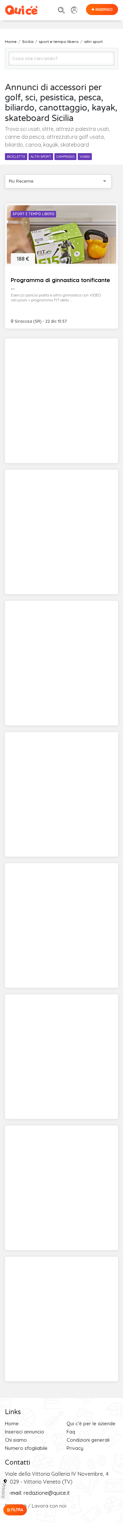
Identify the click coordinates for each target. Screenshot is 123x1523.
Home (12, 1423)
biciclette (16, 156)
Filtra (16, 1509)
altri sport (41, 156)
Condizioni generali (88, 1440)
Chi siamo (16, 1440)
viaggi (85, 156)
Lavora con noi (49, 1506)
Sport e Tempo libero (33, 214)
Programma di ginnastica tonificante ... (60, 283)
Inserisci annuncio (24, 1432)
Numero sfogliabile (26, 1448)
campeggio (65, 156)
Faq (71, 1432)
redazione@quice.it (47, 1493)
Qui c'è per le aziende (91, 1423)
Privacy (75, 1448)
